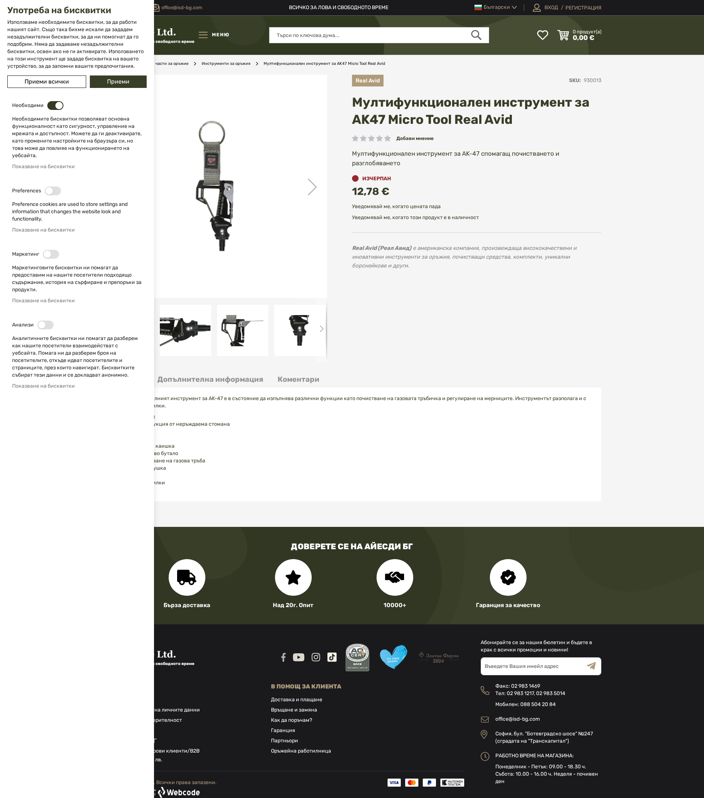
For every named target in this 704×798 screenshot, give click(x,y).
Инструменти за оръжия (226, 63)
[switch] (55, 105)
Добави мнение (415, 138)
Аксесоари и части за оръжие (159, 63)
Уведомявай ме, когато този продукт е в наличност (415, 217)
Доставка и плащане (296, 700)
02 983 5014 (550, 693)
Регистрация (583, 8)
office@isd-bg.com (517, 719)
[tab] (210, 379)
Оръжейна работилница (301, 751)
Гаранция (283, 730)
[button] (495, 7)
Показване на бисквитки (43, 166)
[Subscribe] (594, 666)
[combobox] (379, 35)
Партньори (284, 741)
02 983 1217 (520, 693)
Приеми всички (47, 81)
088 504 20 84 (538, 704)
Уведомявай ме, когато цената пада (396, 206)
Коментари (298, 379)
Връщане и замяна (294, 710)
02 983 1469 (525, 686)
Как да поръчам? (291, 720)
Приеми (118, 81)
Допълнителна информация (210, 379)
